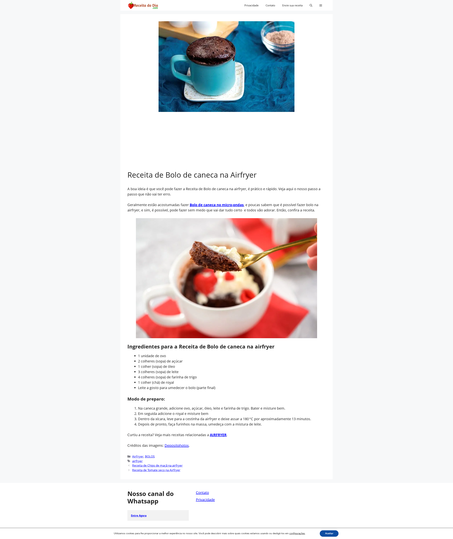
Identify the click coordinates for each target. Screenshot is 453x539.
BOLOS (150, 456)
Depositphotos (177, 445)
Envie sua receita (292, 5)
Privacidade (251, 5)
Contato (270, 5)
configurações (297, 533)
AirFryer (138, 456)
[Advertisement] (226, 144)
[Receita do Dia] (142, 5)
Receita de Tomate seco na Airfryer (156, 470)
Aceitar (329, 533)
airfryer (137, 461)
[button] (311, 5)
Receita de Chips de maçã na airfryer (157, 465)
